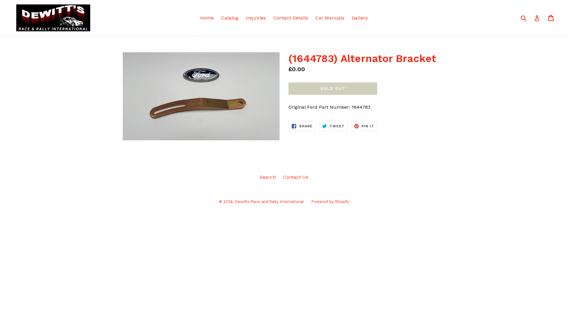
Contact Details (290, 18)
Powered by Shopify (330, 201)
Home (207, 18)
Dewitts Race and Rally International (269, 201)
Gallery (360, 18)
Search (268, 177)
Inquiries (256, 18)
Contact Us (295, 177)
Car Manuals (329, 18)
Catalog (229, 18)
